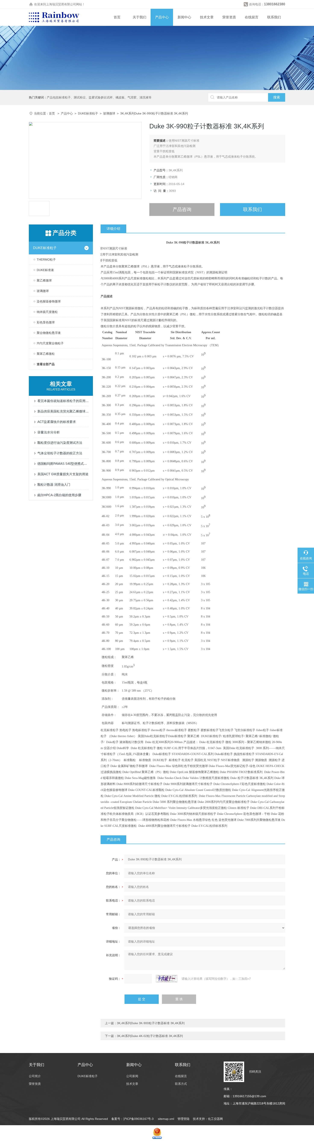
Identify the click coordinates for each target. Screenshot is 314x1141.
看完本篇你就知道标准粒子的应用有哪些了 (63, 401)
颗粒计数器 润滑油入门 (53, 484)
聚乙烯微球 (44, 280)
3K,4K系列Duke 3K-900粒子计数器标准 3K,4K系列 (151, 1023)
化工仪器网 (215, 1118)
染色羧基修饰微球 (49, 301)
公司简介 (35, 1076)
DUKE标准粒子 (88, 113)
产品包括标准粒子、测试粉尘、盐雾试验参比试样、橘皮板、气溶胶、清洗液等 (99, 97)
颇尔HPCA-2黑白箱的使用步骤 (59, 495)
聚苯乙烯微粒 (46, 353)
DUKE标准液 (45, 270)
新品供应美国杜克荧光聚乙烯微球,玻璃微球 (63, 411)
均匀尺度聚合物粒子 (50, 343)
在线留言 (251, 17)
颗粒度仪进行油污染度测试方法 (59, 442)
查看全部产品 (46, 364)
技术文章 (207, 17)
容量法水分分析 (48, 432)
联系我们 (274, 17)
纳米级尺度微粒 (47, 312)
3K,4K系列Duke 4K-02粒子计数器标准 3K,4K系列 (150, 1036)
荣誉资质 (229, 17)
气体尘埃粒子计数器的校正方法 (59, 453)
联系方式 (181, 1083)
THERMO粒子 (46, 259)
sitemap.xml (166, 1118)
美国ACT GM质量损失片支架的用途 (62, 474)
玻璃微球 (109, 113)
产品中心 (162, 17)
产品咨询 (182, 209)
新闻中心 (184, 17)
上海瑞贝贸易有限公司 (61, 4)
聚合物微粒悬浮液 (49, 332)
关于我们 (139, 17)
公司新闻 (132, 1076)
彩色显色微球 (46, 322)
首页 (117, 17)
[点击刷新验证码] (166, 978)
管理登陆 (183, 1118)
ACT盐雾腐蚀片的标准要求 (56, 422)
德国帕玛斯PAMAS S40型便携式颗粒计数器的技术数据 (63, 463)
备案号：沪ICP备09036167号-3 (132, 1118)
